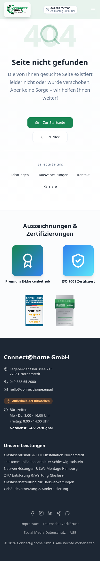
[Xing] (58, 513)
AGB (73, 532)
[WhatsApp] (67, 513)
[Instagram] (41, 513)
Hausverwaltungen (53, 175)
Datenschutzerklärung (61, 523)
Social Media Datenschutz (45, 532)
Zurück (53, 137)
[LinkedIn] (50, 513)
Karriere (50, 186)
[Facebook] (32, 513)
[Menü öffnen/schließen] (93, 10)
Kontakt (83, 175)
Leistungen (20, 175)
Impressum (30, 523)
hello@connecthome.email (31, 389)
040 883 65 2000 (23, 381)
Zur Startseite (54, 122)
